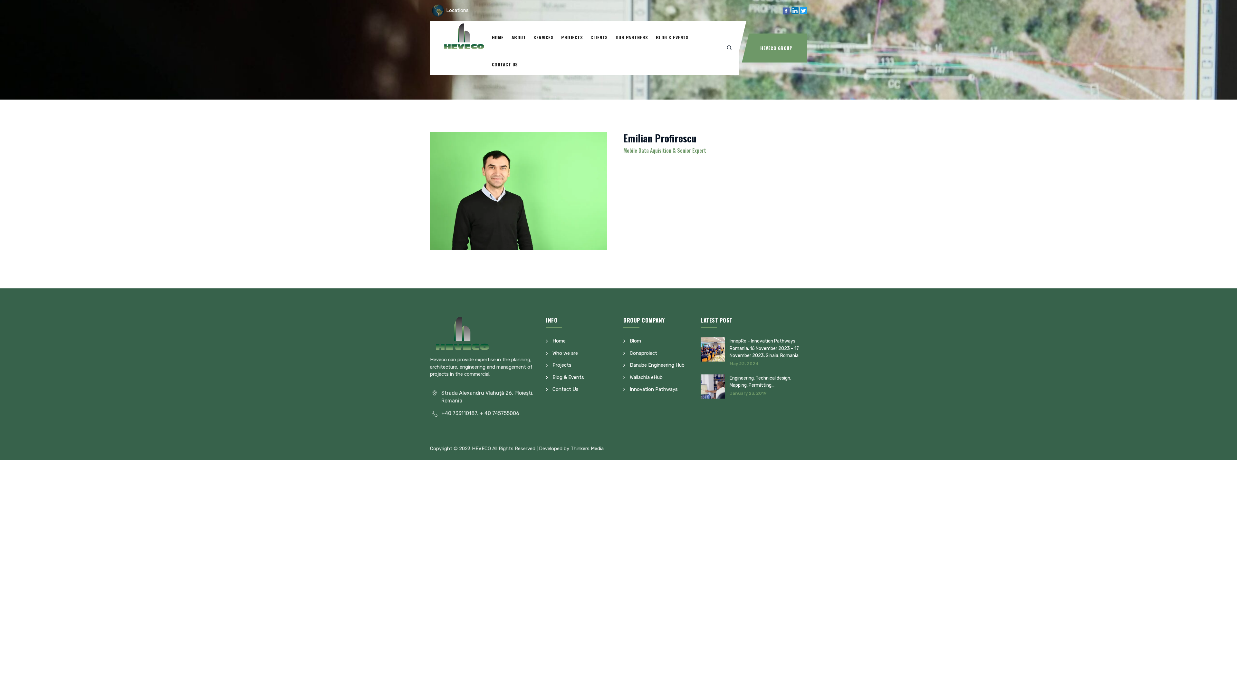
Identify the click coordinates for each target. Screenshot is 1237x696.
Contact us (505, 64)
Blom (635, 341)
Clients (599, 37)
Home (498, 37)
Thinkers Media (587, 448)
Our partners (632, 37)
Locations (457, 10)
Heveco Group (776, 47)
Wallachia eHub (646, 377)
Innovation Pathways (654, 389)
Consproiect (643, 353)
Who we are (565, 353)
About (519, 37)
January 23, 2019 (748, 393)
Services (543, 37)
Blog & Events (672, 37)
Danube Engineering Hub (657, 365)
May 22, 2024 (744, 363)
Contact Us (565, 389)
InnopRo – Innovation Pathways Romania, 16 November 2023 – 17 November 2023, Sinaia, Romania (764, 348)
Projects (572, 37)
